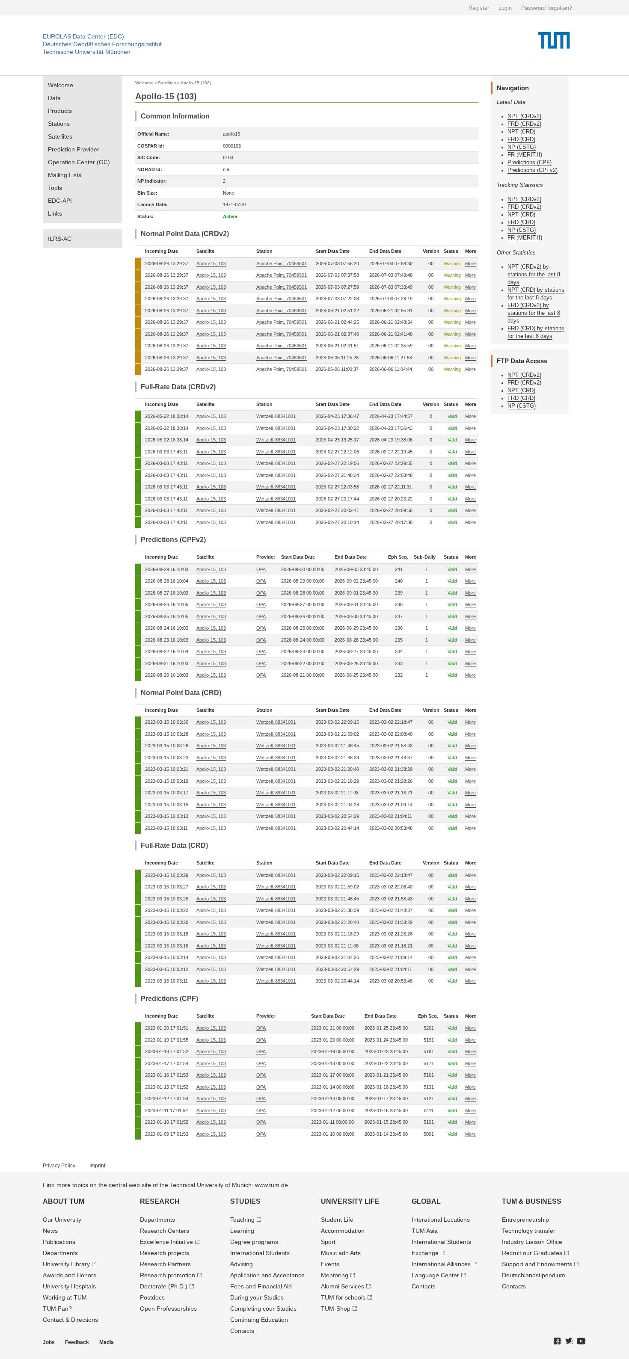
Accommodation (343, 1230)
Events (330, 1264)
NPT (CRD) (521, 131)
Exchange (425, 1252)
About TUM (63, 1201)
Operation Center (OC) (79, 162)
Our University (62, 1219)
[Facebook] (557, 1341)
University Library (66, 1264)
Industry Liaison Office (532, 1241)
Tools (55, 187)
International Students (260, 1252)
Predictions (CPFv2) (532, 170)
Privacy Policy (59, 1166)
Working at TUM (65, 1297)
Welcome (60, 85)
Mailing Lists (64, 175)
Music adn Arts (341, 1252)
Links (55, 213)
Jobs (49, 1342)
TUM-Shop (335, 1308)
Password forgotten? (546, 8)
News (50, 1230)
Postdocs (152, 1297)
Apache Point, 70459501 (281, 263)
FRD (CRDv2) (524, 124)
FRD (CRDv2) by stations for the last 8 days (533, 313)
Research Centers (164, 1230)
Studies (245, 1201)
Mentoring (334, 1275)
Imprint (97, 1166)
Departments (60, 1252)
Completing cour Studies (263, 1308)
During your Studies (257, 1297)
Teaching (242, 1219)
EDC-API (60, 200)
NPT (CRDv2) (524, 116)
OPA (261, 569)
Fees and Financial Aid (261, 1286)
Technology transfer (528, 1230)
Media (106, 1342)
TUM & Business (531, 1201)
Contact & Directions (70, 1319)
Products (60, 110)
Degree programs (254, 1241)
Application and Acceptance (267, 1275)
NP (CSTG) (521, 147)
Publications (59, 1241)
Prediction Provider (73, 149)
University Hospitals (69, 1286)
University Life (350, 1201)
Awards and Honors (69, 1275)
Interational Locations (441, 1219)
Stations (59, 123)
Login (505, 8)
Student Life (337, 1219)
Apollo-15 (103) (196, 82)
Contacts (242, 1330)
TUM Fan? (57, 1308)
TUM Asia (425, 1230)
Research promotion (167, 1275)
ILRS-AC (59, 238)
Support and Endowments (537, 1264)
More (470, 263)
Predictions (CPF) (529, 162)
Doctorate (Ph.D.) (163, 1286)
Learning (242, 1230)
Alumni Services (342, 1286)
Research (160, 1201)
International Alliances (441, 1264)
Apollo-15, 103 (211, 263)
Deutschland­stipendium (533, 1275)
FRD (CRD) (521, 139)
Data (54, 98)
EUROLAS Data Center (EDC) (83, 36)
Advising (241, 1264)
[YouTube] (581, 1341)
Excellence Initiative (166, 1241)
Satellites (60, 136)
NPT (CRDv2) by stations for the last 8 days (533, 274)
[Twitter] (569, 1341)
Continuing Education (259, 1319)
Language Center (435, 1275)
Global (426, 1201)
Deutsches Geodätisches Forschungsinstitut (102, 44)
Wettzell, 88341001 (276, 416)
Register (479, 8)
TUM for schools (343, 1297)
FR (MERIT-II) (524, 154)
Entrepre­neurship (525, 1219)
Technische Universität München (87, 51)
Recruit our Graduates (532, 1252)
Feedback (77, 1342)
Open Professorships (168, 1308)
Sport (328, 1241)
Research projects (164, 1252)
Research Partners (165, 1264)
